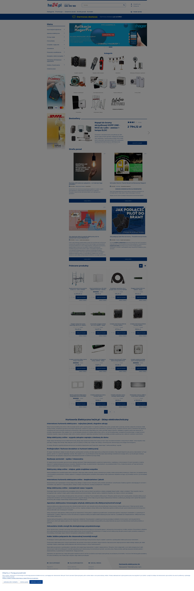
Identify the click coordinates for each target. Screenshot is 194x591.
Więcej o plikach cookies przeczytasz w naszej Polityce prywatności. (20, 578)
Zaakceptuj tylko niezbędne (11, 582)
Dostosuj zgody (24, 582)
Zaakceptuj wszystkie (36, 582)
